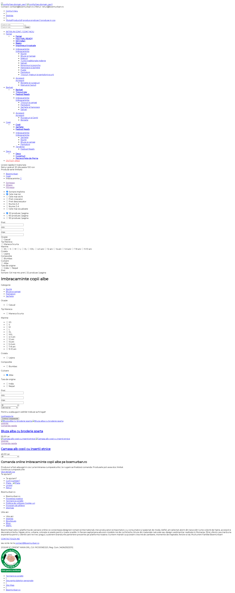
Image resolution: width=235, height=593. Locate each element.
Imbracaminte (22, 49)
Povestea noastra (14, 498)
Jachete (24, 137)
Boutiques (11, 521)
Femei (9, 34)
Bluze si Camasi (28, 56)
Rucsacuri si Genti (29, 118)
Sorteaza (10, 183)
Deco (8, 151)
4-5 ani (40, 249)
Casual (7, 239)
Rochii (23, 54)
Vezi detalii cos (8, 472)
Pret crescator (16, 199)
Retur (9, 488)
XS (5, 249)
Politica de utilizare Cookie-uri (20, 503)
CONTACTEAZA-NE (10, 539)
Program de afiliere (15, 505)
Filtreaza (10, 187)
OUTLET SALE (13, 161)
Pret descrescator (17, 201)
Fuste (23, 70)
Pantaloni (25, 72)
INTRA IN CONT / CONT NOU (20, 32)
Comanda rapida (9, 426)
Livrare (9, 485)
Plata (9, 483)
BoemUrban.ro (13, 590)
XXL (32, 249)
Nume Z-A (14, 206)
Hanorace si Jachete (30, 68)
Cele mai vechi (16, 197)
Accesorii (20, 78)
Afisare (9, 185)
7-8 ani (77, 249)
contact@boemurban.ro (27, 543)
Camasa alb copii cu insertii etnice (26, 449)
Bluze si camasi (28, 142)
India (6, 268)
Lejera (7, 254)
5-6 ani (68, 249)
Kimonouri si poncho (31, 65)
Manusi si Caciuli (28, 85)
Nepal (15, 268)
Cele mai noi (15, 194)
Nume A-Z (14, 204)
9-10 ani (88, 249)
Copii (8, 122)
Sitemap (10, 508)
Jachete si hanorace (30, 107)
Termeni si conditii (14, 501)
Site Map (10, 585)
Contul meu (12, 11)
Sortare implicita (17, 192)
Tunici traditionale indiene (33, 61)
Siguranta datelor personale (19, 580)
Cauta (27, 27)
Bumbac (8, 258)
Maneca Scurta (11, 244)
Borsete (24, 120)
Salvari (24, 63)
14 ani (59, 249)
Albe (6, 263)
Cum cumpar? (13, 481)
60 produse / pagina (18, 216)
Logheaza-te (7, 416)
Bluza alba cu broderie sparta (22, 431)
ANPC (9, 526)
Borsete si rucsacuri (30, 83)
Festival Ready (28, 149)
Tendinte (20, 147)
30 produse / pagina (18, 213)
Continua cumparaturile (10, 419)
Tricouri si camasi (29, 102)
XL (25, 249)
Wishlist (9, 16)
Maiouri (24, 58)
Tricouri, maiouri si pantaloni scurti (37, 74)
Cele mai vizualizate (18, 209)
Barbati (9, 87)
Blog (8, 523)
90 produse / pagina (18, 218)
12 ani (50, 249)
